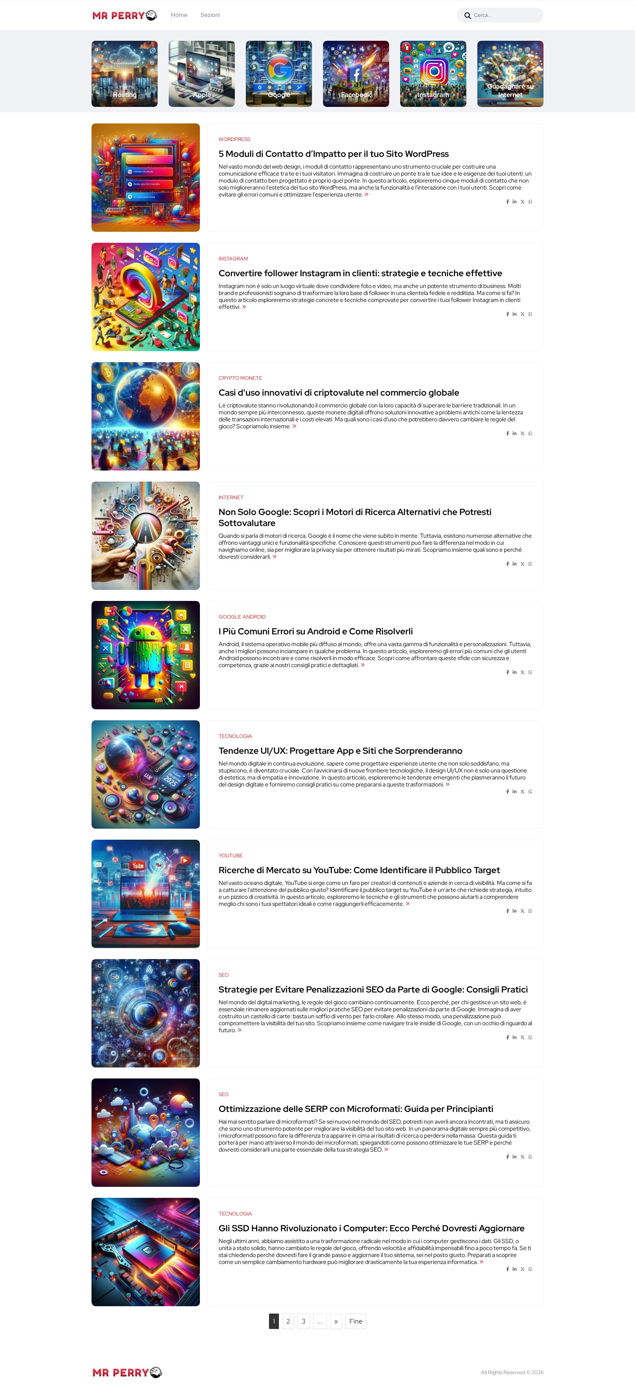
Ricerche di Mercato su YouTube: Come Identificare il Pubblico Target (359, 870)
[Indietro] (91, 74)
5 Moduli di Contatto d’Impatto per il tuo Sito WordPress (334, 153)
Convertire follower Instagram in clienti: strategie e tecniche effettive (360, 273)
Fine (355, 1321)
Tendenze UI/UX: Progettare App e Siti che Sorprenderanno (341, 750)
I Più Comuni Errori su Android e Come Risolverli (316, 631)
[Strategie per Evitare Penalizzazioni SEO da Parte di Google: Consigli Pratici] (239, 1030)
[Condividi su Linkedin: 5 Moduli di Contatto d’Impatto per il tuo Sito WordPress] (515, 202)
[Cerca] (467, 15)
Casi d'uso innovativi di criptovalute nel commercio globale (339, 392)
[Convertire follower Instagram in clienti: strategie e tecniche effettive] (244, 307)
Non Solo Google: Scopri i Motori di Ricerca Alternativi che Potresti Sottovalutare (355, 517)
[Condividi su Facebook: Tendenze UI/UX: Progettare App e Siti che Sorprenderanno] (507, 792)
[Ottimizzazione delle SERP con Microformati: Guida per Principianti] (386, 1149)
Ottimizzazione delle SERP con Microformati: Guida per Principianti (356, 1108)
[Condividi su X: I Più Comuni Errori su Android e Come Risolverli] (522, 673)
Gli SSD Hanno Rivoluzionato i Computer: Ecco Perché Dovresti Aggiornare (372, 1228)
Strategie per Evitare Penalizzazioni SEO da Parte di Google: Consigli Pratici (373, 989)
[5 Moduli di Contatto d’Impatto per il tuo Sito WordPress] (366, 194)
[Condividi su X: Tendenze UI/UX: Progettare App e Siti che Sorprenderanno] (522, 792)
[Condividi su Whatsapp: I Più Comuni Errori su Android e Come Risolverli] (530, 673)
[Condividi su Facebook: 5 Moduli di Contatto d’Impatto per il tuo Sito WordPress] (507, 202)
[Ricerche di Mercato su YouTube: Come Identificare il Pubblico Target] (407, 904)
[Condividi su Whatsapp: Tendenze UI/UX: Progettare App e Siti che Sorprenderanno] (530, 792)
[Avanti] (544, 74)
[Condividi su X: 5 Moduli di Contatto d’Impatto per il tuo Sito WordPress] (522, 202)
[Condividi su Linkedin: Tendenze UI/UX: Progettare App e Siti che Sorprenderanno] (515, 792)
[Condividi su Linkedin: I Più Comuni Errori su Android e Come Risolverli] (515, 673)
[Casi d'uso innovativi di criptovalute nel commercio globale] (294, 426)
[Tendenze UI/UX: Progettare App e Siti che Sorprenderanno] (447, 784)
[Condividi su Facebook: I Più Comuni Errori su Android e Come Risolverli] (507, 673)
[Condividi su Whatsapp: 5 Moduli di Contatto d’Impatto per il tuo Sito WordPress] (530, 202)
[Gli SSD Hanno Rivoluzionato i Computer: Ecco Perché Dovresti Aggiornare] (481, 1262)
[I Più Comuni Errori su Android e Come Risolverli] (362, 665)
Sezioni (210, 15)
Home (179, 15)
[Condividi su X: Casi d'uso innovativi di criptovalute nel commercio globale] (522, 434)
